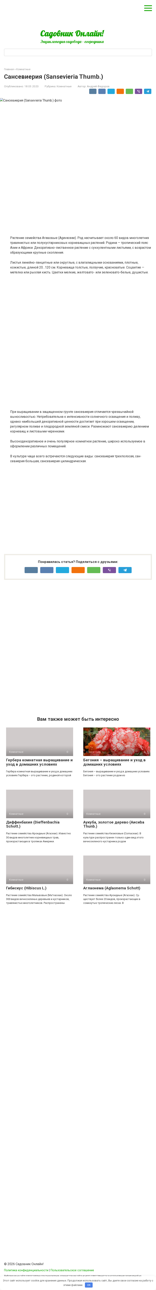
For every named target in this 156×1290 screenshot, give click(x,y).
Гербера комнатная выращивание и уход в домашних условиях (39, 762)
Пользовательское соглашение (72, 1270)
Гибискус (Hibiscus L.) (26, 888)
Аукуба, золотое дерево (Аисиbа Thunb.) (113, 824)
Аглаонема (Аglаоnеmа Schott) (111, 888)
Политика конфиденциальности (26, 1270)
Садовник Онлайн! (72, 33)
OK (89, 1285)
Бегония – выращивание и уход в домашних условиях (114, 762)
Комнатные (64, 86)
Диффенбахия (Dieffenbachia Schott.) (33, 824)
